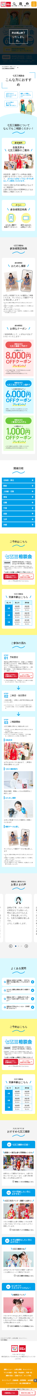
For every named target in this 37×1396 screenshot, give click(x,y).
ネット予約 (27, 1375)
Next (26, 946)
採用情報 (23, 1380)
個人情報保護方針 (25, 1383)
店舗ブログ (18, 1375)
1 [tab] (15, 946)
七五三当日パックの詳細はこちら (23, 1230)
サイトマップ (6, 1380)
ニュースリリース (12, 1383)
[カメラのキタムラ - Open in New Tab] (22, 1348)
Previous (10, 946)
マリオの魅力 (8, 1372)
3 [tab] (21, 946)
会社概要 (31, 1380)
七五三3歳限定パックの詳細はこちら (22, 1326)
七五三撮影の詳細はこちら (25, 1276)
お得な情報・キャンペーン (19, 1338)
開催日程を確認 (25, 576)
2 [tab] (18, 946)
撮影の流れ (9, 1375)
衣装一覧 (29, 1372)
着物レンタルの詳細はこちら (24, 1182)
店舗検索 (15, 1380)
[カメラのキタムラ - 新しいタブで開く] (8, 4)
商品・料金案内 (19, 1372)
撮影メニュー (8, 1369)
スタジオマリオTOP (6, 1338)
